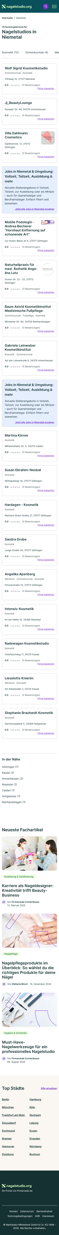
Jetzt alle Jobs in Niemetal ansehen (34, 209)
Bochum (35, 1154)
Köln (32, 1107)
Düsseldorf (9, 1123)
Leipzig (34, 1123)
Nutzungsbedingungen (20, 1216)
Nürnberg (35, 1146)
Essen (33, 1130)
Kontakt (14, 1211)
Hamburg (35, 1099)
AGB (37, 1216)
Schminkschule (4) (36, 52)
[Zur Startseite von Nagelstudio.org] (16, 6)
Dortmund (8, 1130)
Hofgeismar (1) (11, 796)
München (8, 1107)
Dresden (35, 1138)
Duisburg (8, 1154)
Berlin (5, 1099)
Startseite (7, 17)
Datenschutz (27, 1211)
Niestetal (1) (9, 784)
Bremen (7, 1138)
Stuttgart (35, 1115)
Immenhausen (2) (12, 778)
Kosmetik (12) (10, 52)
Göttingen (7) (10, 766)
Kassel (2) (8, 772)
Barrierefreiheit (44, 1211)
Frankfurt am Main (13, 1115)
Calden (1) (8, 790)
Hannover (8, 1146)
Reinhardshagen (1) (14, 802)
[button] (46, 6)
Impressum (48, 1216)
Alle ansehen (49, 1088)
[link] (29, 78)
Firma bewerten (46, 88)
